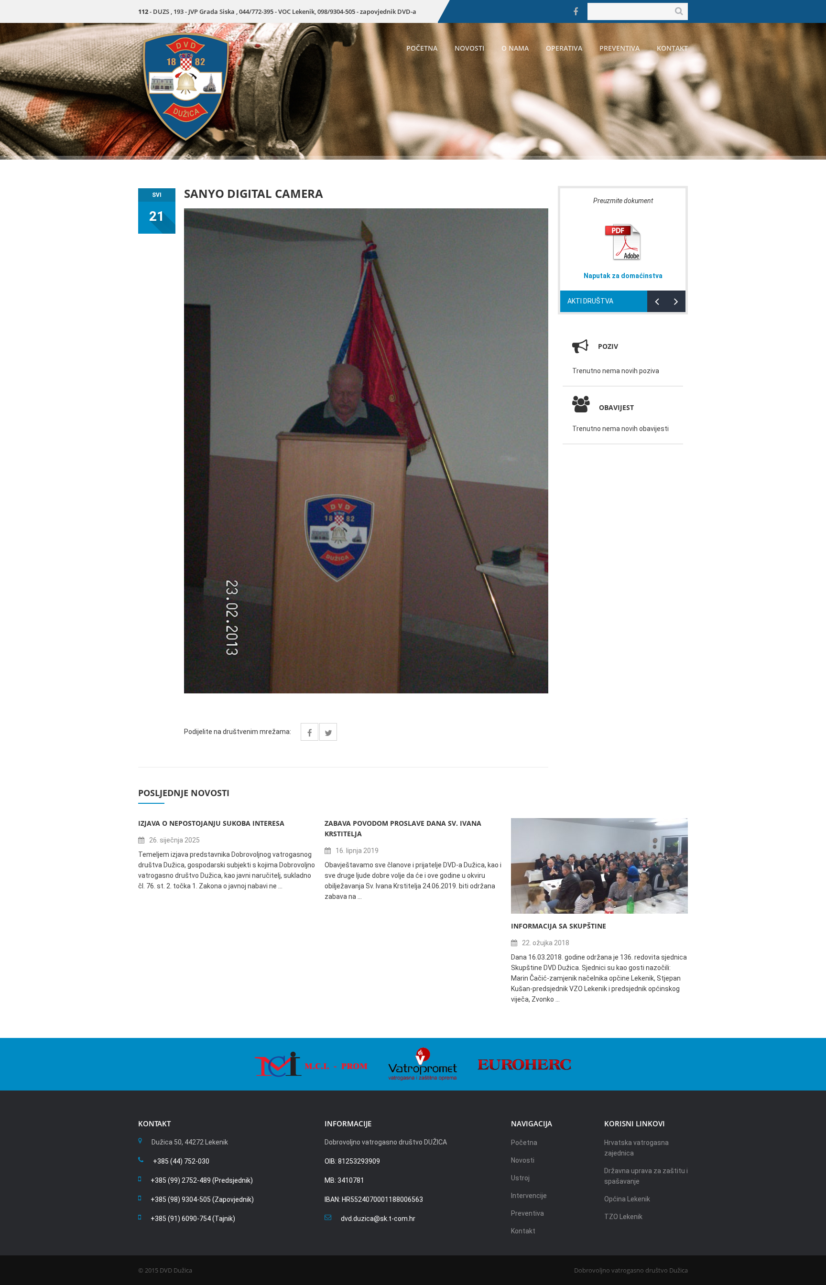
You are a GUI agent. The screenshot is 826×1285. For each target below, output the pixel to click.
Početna (421, 48)
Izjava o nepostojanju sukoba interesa (211, 823)
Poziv (608, 346)
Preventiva (619, 48)
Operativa (564, 48)
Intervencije (529, 1195)
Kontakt (672, 48)
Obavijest (616, 407)
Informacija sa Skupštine (558, 925)
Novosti (469, 48)
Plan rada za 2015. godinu (627, 276)
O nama (515, 48)
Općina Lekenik (627, 1199)
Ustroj (520, 1178)
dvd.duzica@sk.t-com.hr (378, 1218)
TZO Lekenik (623, 1216)
